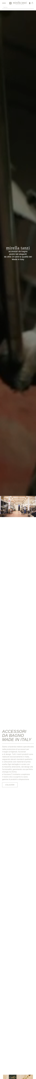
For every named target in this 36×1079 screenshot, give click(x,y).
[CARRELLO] (32, 3)
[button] (2, 507)
